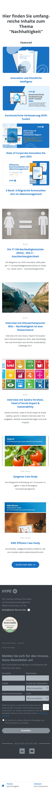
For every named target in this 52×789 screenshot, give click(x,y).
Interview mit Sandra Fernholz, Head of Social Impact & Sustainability (25, 403)
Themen (10, 784)
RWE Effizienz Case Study (25, 543)
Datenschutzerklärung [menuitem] (8, 643)
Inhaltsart (37, 784)
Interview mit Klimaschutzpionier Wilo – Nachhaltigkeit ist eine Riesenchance (25, 326)
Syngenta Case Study (25, 476)
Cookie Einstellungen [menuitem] (8, 647)
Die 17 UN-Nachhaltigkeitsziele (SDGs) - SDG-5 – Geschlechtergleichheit (25, 253)
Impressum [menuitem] (20, 643)
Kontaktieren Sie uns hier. (14, 609)
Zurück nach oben (24, 564)
